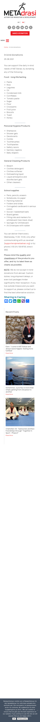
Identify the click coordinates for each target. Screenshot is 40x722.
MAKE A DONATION (20, 33)
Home (6, 47)
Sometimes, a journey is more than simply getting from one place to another (20, 390)
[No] (37, 710)
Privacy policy (22, 719)
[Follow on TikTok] (18, 27)
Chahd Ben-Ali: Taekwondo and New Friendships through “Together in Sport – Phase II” (20, 431)
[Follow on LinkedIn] (22, 27)
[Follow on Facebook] (9, 27)
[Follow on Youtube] (26, 27)
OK (14, 719)
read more (9, 353)
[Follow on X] (30, 27)
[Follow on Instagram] (13, 27)
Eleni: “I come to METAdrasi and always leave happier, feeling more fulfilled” (19, 348)
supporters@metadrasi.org (17, 243)
